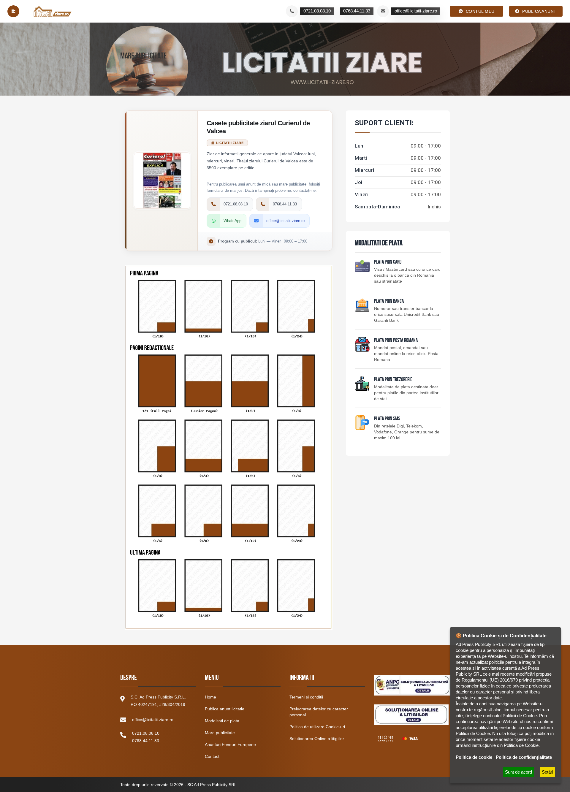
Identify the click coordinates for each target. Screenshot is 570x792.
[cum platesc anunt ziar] (362, 344)
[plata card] (398, 738)
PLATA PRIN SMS (387, 419)
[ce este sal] (412, 685)
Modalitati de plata (222, 720)
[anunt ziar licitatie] (362, 422)
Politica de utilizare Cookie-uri (317, 726)
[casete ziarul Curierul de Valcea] (228, 444)
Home (210, 697)
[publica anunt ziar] (362, 305)
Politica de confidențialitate (524, 757)
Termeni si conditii (306, 697)
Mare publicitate (220, 732)
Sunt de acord (518, 771)
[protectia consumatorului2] (411, 714)
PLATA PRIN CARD (387, 262)
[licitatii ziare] (53, 11)
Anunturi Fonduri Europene (230, 744)
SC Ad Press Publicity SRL (212, 784)
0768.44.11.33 (145, 740)
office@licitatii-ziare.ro (152, 719)
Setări (547, 771)
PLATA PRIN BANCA (389, 301)
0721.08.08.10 (145, 733)
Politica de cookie (474, 757)
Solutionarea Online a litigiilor (316, 738)
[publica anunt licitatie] (362, 266)
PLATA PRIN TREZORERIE (393, 380)
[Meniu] (13, 11)
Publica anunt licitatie (224, 709)
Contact (212, 756)
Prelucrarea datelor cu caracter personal (318, 712)
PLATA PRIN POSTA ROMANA (396, 340)
